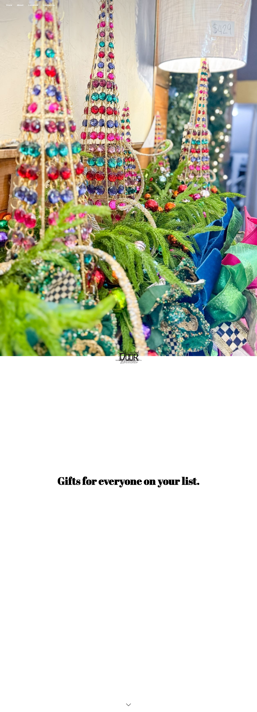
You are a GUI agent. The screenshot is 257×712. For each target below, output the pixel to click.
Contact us (49, 5)
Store (9, 5)
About (20, 5)
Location (33, 5)
